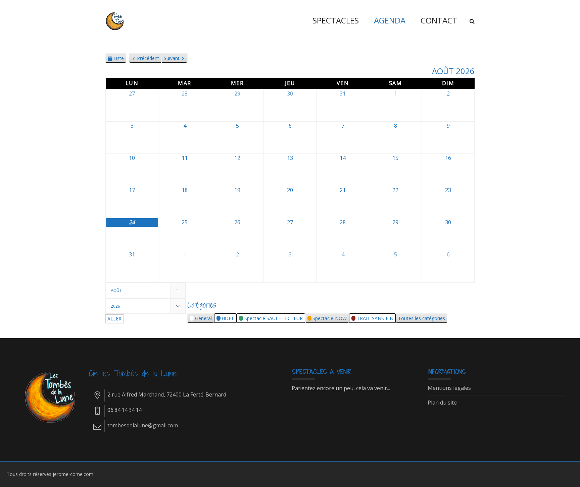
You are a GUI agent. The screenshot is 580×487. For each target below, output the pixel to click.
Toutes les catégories (421, 318)
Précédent (148, 58)
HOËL (228, 318)
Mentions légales (449, 388)
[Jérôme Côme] (115, 20)
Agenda (389, 20)
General (203, 318)
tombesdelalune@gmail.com (142, 425)
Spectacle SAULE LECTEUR (273, 318)
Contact (439, 20)
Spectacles (335, 20)
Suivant (172, 58)
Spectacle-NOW (329, 318)
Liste (118, 59)
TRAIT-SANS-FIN (375, 318)
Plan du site (442, 403)
